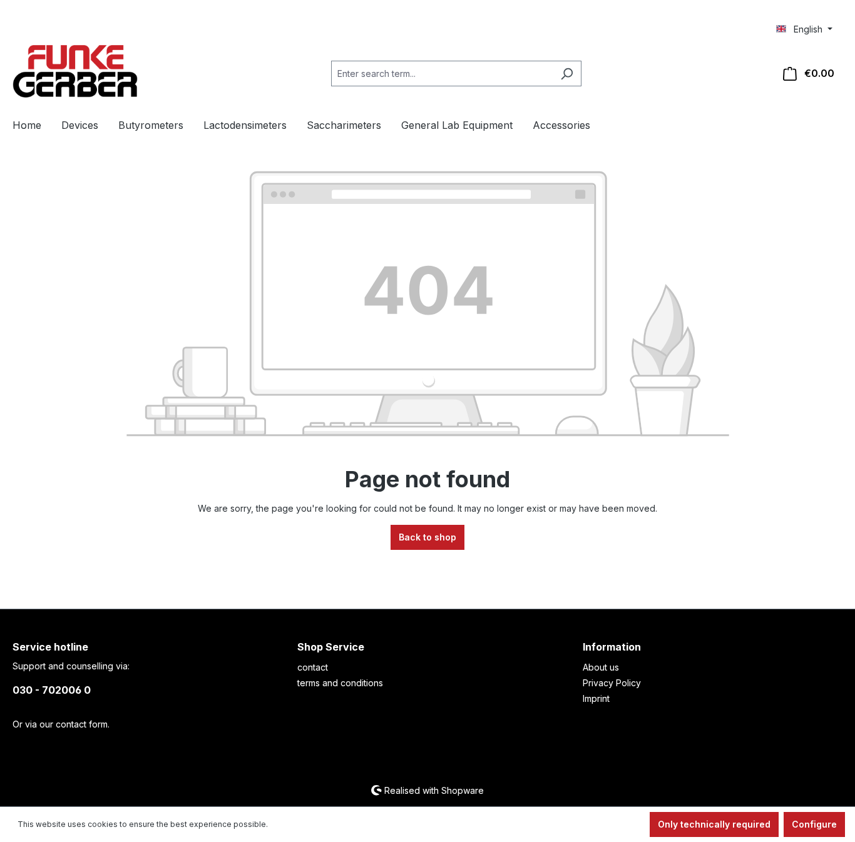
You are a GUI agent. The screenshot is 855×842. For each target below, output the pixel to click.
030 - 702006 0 (52, 690)
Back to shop (427, 537)
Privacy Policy (612, 682)
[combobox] (442, 73)
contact (312, 667)
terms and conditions (340, 682)
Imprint (596, 698)
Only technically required (714, 824)
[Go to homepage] (75, 71)
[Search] (566, 73)
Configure (814, 824)
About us (601, 667)
